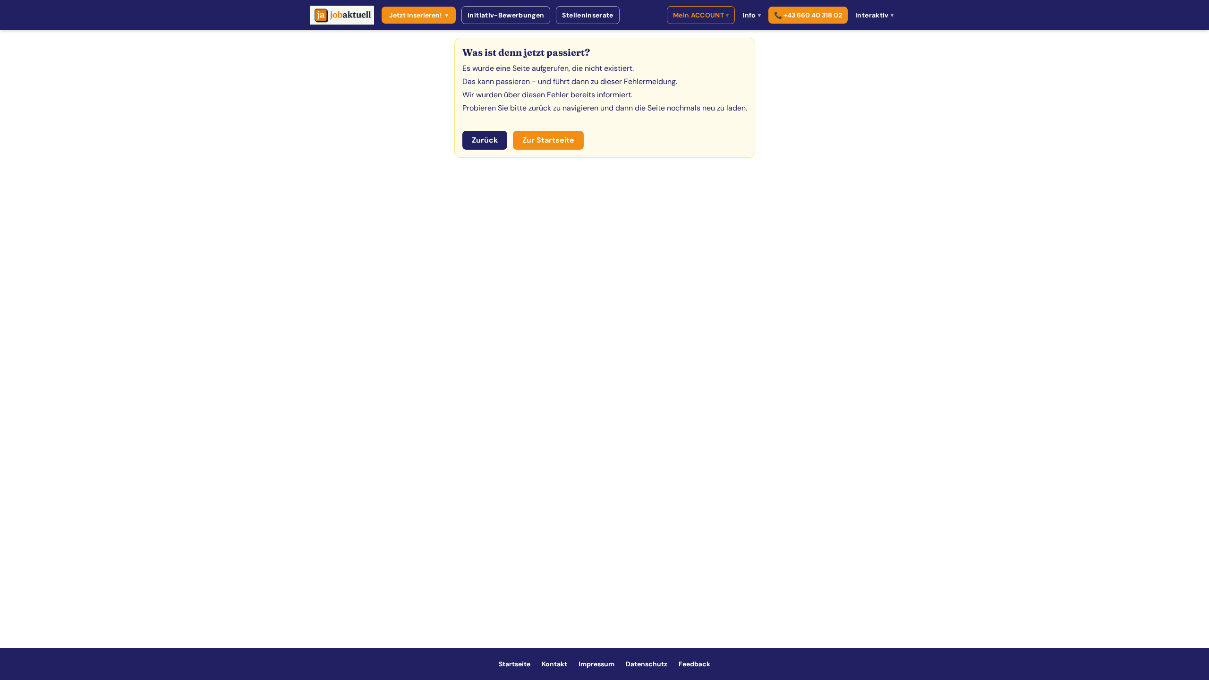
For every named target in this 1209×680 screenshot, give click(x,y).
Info (751, 15)
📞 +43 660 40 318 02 (808, 15)
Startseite (514, 664)
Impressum (596, 664)
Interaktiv (874, 15)
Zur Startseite (548, 140)
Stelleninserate (587, 15)
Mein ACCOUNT (701, 15)
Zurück (485, 140)
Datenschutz (646, 664)
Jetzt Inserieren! (418, 15)
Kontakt (554, 664)
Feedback (694, 664)
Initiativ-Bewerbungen (506, 15)
